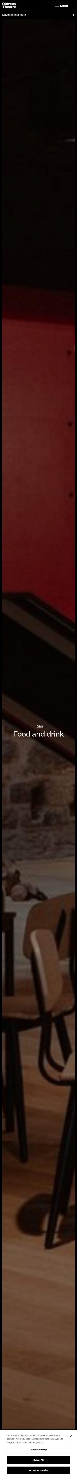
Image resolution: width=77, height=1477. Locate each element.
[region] (38, 1453)
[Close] (71, 1436)
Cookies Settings (38, 1449)
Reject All (38, 1460)
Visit (40, 726)
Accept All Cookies (38, 1470)
